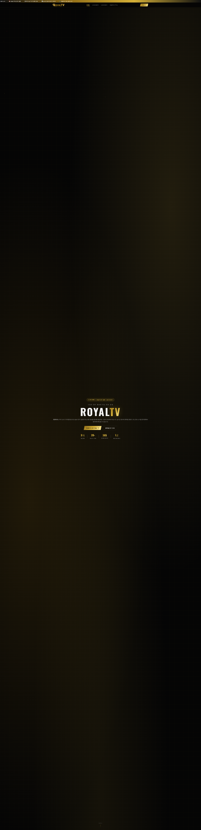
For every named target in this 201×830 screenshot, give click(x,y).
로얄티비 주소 (114, 5)
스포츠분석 (104, 5)
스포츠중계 (95, 5)
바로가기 (144, 5)
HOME (88, 5)
